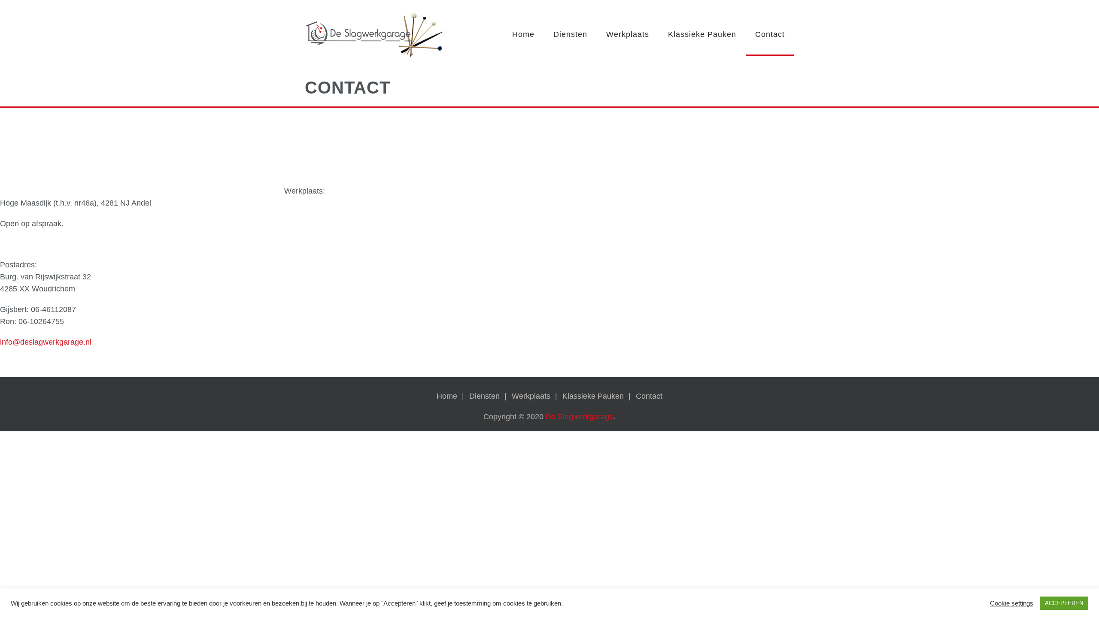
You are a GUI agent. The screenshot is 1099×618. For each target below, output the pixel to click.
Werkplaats (627, 34)
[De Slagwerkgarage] (374, 36)
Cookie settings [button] (1011, 603)
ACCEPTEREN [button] (1064, 603)
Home (523, 34)
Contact (770, 34)
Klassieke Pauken (702, 34)
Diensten (570, 34)
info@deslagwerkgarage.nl (45, 342)
